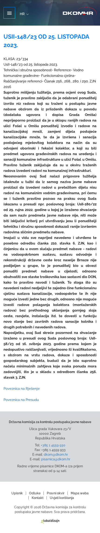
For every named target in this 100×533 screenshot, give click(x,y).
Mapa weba (80, 493)
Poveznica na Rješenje (21, 389)
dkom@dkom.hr (56, 454)
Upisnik (17, 493)
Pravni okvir (55, 493)
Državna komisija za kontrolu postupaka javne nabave (80, 11)
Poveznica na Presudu (21, 400)
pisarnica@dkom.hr (55, 459)
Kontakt (37, 498)
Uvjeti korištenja (62, 498)
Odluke (34, 493)
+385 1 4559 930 (53, 445)
